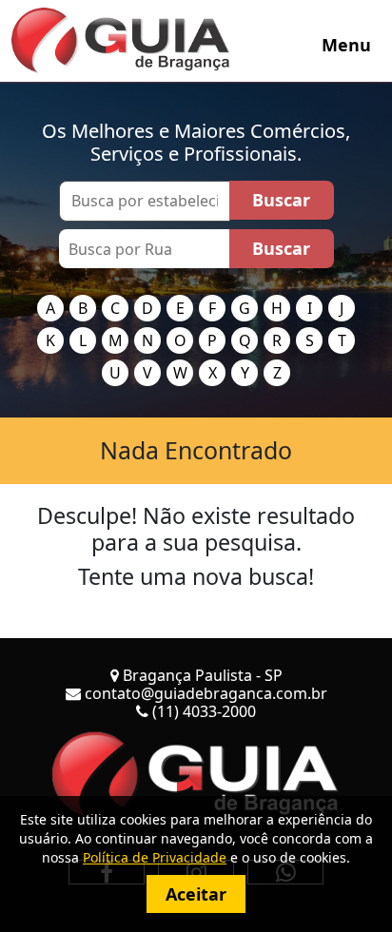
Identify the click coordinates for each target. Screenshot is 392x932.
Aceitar (196, 894)
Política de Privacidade (154, 857)
